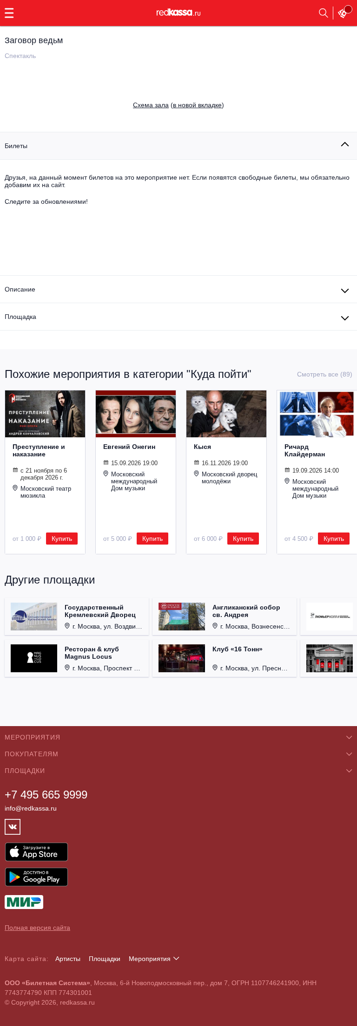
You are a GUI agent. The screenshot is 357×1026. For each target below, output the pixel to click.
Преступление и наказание (39, 450)
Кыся (202, 446)
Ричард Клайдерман (304, 450)
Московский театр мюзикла (45, 492)
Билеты (16, 145)
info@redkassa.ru (31, 808)
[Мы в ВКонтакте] (12, 827)
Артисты (67, 958)
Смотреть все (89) (324, 374)
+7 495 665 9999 (46, 794)
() (178, 105)
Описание (20, 289)
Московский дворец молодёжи (229, 478)
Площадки (104, 958)
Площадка (20, 316)
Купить (62, 538)
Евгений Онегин (129, 446)
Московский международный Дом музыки (134, 481)
